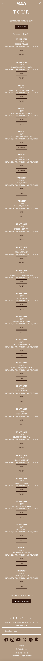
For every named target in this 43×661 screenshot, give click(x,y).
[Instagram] (12, 639)
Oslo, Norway (21, 529)
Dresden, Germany (21, 229)
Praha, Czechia (21, 391)
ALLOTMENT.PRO (26, 656)
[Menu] (2, 3)
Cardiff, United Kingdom (21, 136)
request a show (23, 601)
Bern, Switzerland (21, 298)
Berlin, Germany (21, 252)
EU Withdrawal (21, 649)
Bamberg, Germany (21, 483)
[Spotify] (30, 639)
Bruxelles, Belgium (22, 159)
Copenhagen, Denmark (21, 506)
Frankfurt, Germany (21, 321)
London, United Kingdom (21, 113)
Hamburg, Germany (21, 206)
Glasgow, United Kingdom (21, 67)
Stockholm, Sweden (21, 552)
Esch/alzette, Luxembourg (21, 275)
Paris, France (21, 183)
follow (23, 27)
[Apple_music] (36, 639)
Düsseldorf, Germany (21, 344)
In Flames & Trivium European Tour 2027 (21, 46)
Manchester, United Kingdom (21, 90)
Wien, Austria (21, 414)
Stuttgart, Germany (21, 437)
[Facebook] (6, 639)
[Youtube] (18, 639)
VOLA (24, 646)
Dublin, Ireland (21, 44)
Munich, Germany (21, 460)
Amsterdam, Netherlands (21, 367)
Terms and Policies (21, 653)
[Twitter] (24, 639)
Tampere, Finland (21, 576)
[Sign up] (37, 631)
